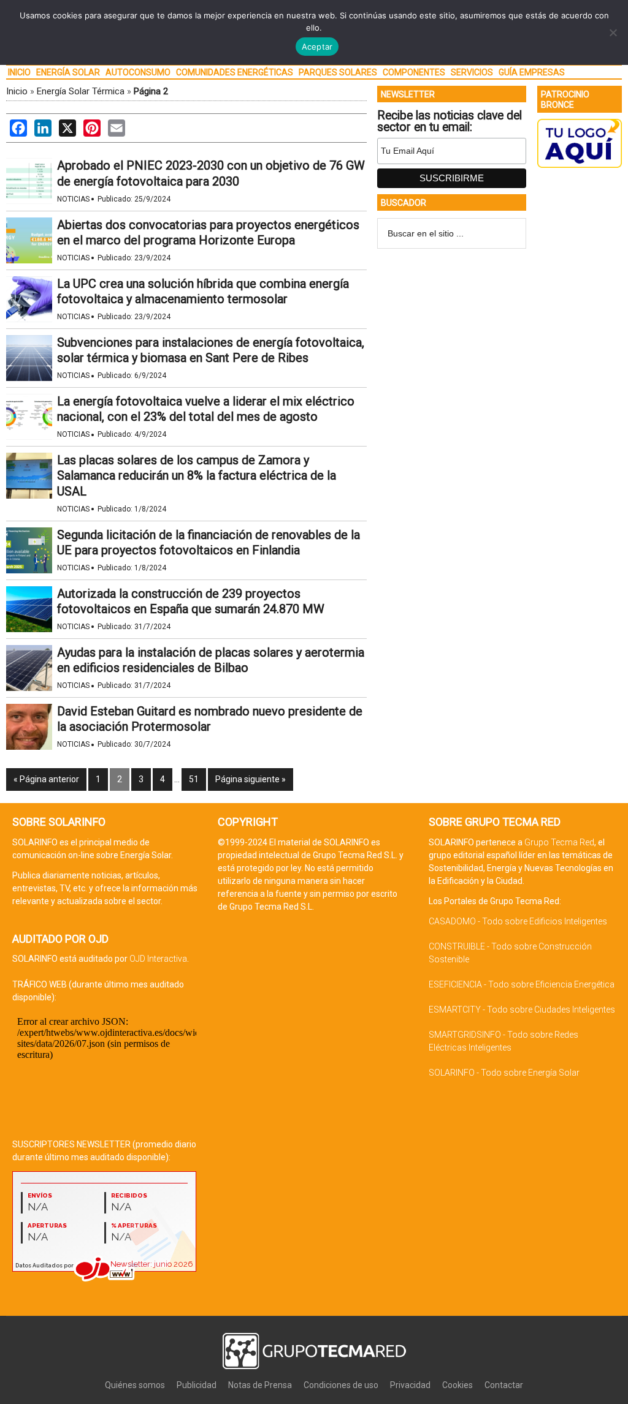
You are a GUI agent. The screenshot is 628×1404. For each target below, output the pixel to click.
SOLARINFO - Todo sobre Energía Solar (504, 1073)
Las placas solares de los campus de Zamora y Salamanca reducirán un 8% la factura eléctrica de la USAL (196, 475)
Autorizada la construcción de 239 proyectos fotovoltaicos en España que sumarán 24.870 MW (190, 601)
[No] (613, 32)
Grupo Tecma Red (559, 842)
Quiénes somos (135, 1385)
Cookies (457, 1385)
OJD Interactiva (158, 959)
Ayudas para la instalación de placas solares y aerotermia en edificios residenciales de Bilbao (210, 660)
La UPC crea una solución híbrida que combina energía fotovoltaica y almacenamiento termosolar (203, 291)
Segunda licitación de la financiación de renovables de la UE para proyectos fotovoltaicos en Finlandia (208, 542)
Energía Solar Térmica (80, 91)
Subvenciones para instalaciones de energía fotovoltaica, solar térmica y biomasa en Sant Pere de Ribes (210, 350)
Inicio (17, 91)
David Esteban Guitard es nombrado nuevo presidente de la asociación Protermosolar (209, 719)
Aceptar (317, 46)
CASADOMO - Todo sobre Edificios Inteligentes (518, 921)
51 (194, 779)
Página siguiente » (250, 779)
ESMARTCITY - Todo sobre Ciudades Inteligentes (522, 1009)
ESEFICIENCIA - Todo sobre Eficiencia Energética (522, 984)
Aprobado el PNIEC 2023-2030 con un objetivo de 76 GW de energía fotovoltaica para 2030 (211, 173)
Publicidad (196, 1385)
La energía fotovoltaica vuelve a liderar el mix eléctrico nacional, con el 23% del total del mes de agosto (205, 409)
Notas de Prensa (260, 1385)
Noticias (73, 199)
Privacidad (410, 1385)
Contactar (503, 1385)
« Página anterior (46, 779)
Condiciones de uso (341, 1385)
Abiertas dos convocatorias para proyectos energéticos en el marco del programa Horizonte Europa (208, 232)
